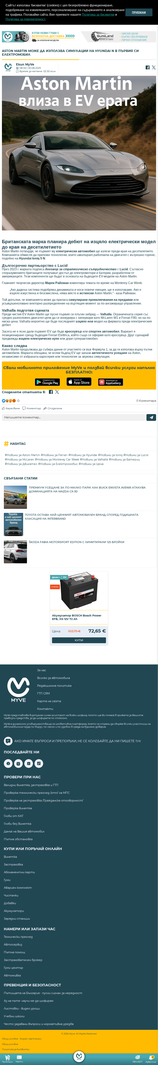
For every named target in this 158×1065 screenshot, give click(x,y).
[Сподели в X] (153, 68)
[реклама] (79, 37)
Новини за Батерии (125, 459)
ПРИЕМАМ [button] (139, 12)
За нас (41, 670)
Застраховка (13, 864)
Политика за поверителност (25, 19)
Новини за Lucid (136, 455)
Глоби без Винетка (17, 823)
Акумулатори (14, 911)
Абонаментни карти (19, 872)
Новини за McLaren (20, 459)
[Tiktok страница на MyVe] (38, 767)
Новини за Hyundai (84, 455)
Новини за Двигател (22, 464)
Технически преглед (18, 937)
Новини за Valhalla (95, 459)
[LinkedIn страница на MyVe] (28, 767)
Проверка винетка (18, 808)
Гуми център (13, 967)
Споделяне (55, 408)
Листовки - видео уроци (22, 1008)
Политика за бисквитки (98, 14)
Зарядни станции (17, 918)
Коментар (34, 408)
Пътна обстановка (18, 839)
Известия (150, 1059)
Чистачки (11, 895)
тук (138, 741)
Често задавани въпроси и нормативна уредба (39, 1024)
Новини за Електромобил (59, 464)
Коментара (146, 400)
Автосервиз (13, 944)
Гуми (7, 880)
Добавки (10, 903)
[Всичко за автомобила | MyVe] (79, 1056)
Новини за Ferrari (55, 455)
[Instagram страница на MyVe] (18, 767)
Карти (19, 1061)
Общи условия (10, 1044)
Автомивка (12, 975)
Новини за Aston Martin (23, 455)
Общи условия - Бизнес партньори (21, 1039)
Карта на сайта (49, 701)
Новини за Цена (92, 464)
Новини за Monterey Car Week (58, 459)
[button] (47, 19)
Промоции (7, 1062)
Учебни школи (14, 1016)
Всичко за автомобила (53, 678)
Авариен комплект (18, 887)
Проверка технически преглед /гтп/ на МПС (37, 793)
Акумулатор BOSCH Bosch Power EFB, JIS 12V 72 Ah (76, 617)
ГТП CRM (43, 693)
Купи (79, 640)
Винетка (10, 857)
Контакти (45, 709)
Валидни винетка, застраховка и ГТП (31, 785)
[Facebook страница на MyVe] (8, 767)
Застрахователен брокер (23, 960)
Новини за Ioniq (111, 455)
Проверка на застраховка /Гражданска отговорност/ (43, 800)
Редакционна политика (54, 685)
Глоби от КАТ (13, 816)
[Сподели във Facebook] (147, 68)
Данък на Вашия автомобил (24, 831)
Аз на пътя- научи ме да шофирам (28, 1001)
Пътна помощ (14, 952)
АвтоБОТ (138, 1062)
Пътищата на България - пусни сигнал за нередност (43, 993)
